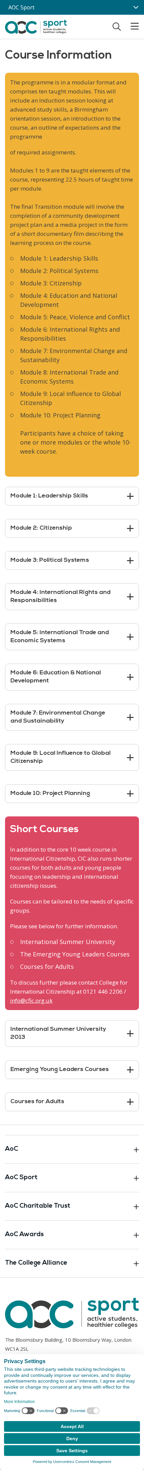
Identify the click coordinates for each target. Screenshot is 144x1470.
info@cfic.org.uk (31, 1000)
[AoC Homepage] (36, 26)
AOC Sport (21, 7)
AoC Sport (21, 1178)
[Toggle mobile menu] (130, 26)
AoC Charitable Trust (37, 1206)
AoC (11, 1149)
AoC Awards (24, 1234)
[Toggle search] (117, 26)
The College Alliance (36, 1263)
